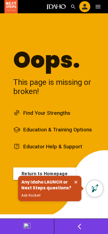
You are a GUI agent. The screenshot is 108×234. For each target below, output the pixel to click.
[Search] (73, 7)
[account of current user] (84, 7)
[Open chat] (95, 188)
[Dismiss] (76, 182)
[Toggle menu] (98, 6)
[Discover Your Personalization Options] (27, 226)
